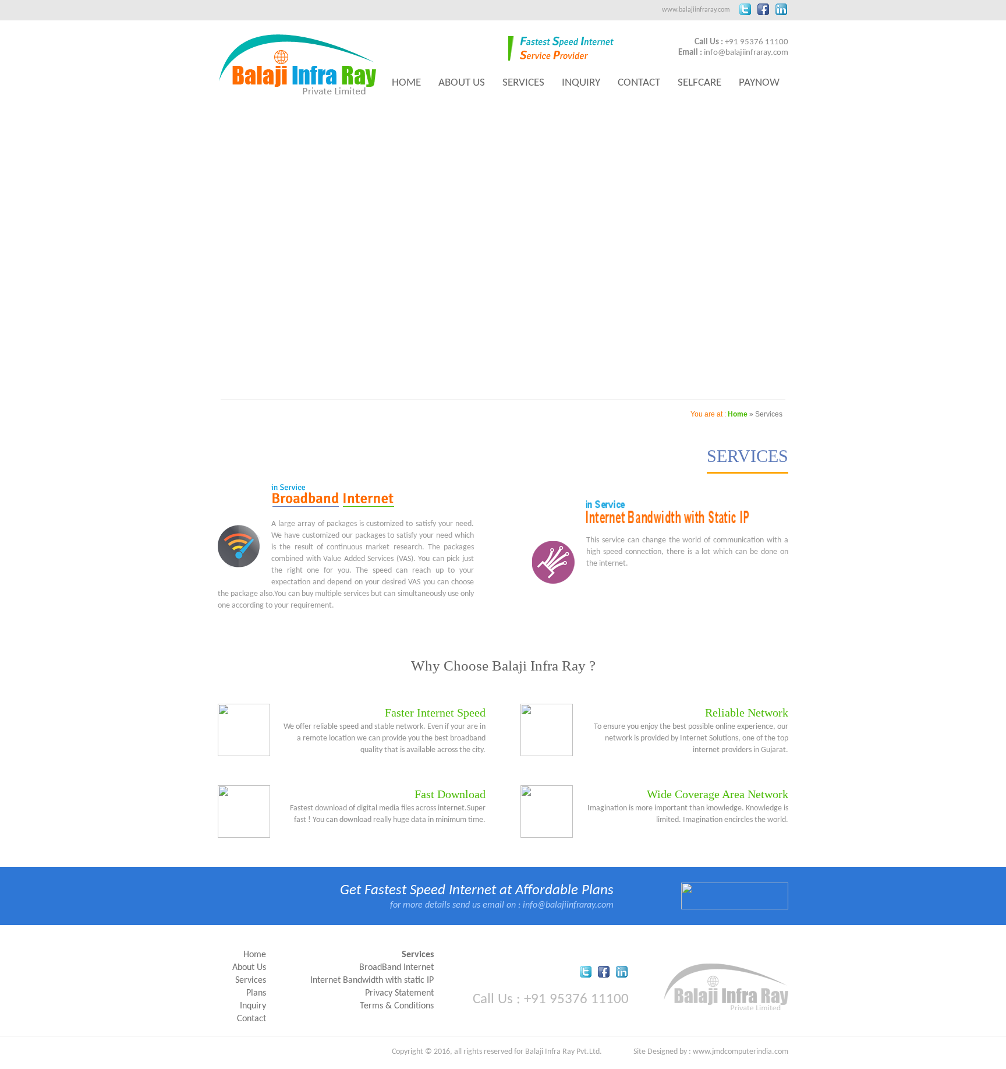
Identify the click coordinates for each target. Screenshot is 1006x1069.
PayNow (759, 83)
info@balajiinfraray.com (746, 52)
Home (406, 83)
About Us (461, 83)
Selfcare (699, 83)
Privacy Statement (399, 993)
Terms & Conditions (397, 1006)
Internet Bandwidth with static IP (372, 980)
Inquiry (581, 83)
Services (523, 83)
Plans (256, 993)
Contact (639, 83)
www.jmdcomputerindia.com (740, 1051)
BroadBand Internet (396, 967)
